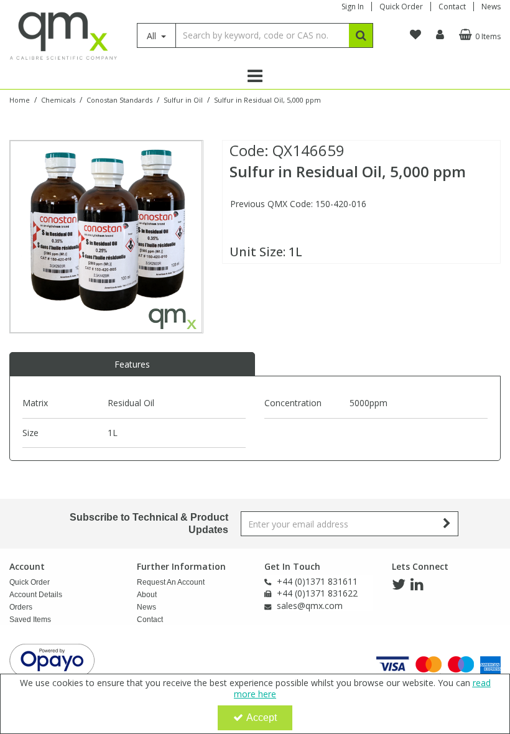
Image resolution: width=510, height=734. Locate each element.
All (153, 36)
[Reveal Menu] (255, 76)
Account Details (35, 594)
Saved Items (30, 619)
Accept (261, 717)
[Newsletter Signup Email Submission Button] (447, 523)
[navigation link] (415, 34)
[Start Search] (361, 35)
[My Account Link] (440, 34)
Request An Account (171, 582)
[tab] (132, 364)
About (147, 594)
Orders (20, 607)
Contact (452, 6)
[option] (106, 237)
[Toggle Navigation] (255, 76)
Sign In (352, 6)
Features (132, 364)
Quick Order (401, 6)
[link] (399, 584)
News (491, 6)
